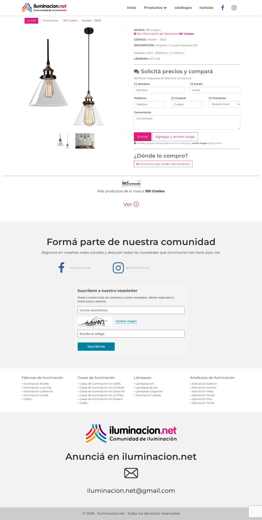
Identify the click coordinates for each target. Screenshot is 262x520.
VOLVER (31, 20)
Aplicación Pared (203, 395)
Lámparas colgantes (149, 391)
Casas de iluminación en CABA (100, 383)
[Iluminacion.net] (44, 7)
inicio (131, 8)
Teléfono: (140, 98)
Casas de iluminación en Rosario (101, 399)
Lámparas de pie (146, 387)
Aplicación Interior (204, 387)
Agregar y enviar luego (175, 137)
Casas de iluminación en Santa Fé (102, 391)
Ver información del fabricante (165, 33)
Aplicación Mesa (202, 391)
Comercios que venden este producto (164, 164)
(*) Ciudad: (178, 98)
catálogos (183, 8)
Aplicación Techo (203, 403)
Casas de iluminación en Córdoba (102, 387)
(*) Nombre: (142, 84)
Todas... (84, 403)
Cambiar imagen (126, 321)
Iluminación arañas (148, 395)
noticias (206, 8)
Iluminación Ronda (36, 383)
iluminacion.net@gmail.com (131, 490)
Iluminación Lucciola (37, 387)
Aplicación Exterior (204, 383)
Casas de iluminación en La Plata (102, 395)
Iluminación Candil (36, 395)
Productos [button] (153, 8)
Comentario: (142, 112)
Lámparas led (144, 383)
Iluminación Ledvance (38, 391)
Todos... (28, 399)
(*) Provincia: (217, 98)
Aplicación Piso (202, 399)
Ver (131, 204)
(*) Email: (196, 84)
